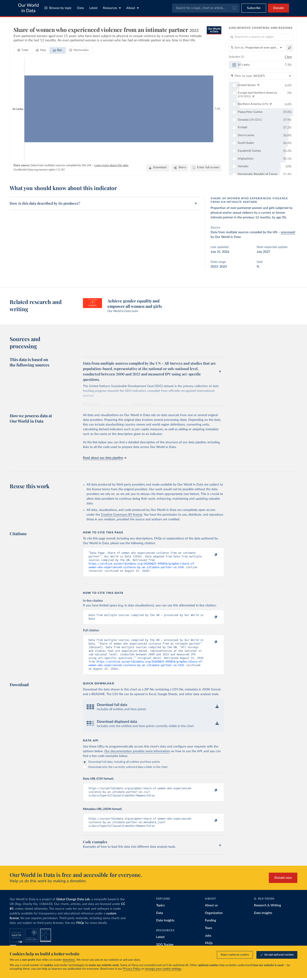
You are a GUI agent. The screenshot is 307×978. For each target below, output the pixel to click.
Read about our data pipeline (103, 457)
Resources (110, 8)
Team (208, 928)
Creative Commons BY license (121, 514)
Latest (93, 8)
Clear (288, 56)
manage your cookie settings (163, 968)
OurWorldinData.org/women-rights (34, 169)
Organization (214, 913)
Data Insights (165, 920)
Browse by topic (60, 8)
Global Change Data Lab (73, 899)
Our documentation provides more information (137, 751)
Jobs (208, 935)
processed (288, 232)
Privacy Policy (132, 968)
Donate (278, 8)
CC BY (61, 169)
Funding (210, 920)
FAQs (80, 923)
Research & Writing (267, 905)
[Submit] (234, 8)
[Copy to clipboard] (211, 555)
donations (68, 959)
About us (211, 905)
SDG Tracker (165, 944)
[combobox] (206, 8)
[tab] (23, 50)
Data (80, 8)
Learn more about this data (111, 165)
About (130, 8)
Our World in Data (28, 8)
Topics (160, 905)
